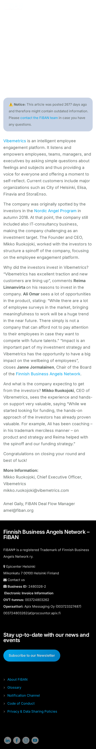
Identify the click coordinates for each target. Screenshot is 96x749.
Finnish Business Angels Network (48, 374)
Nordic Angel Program (55, 210)
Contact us (16, 580)
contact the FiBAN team (39, 118)
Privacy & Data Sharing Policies (32, 711)
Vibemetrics (14, 140)
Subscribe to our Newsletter (32, 655)
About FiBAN (17, 679)
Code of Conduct (21, 703)
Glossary (14, 687)
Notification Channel (23, 695)
